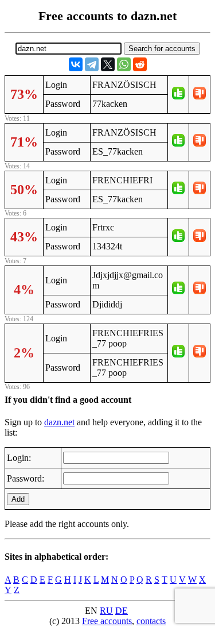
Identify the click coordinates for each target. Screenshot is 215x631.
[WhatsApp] (124, 64)
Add (18, 499)
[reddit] (140, 64)
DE (121, 610)
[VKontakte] (76, 64)
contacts (151, 621)
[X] (108, 64)
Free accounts (107, 621)
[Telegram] (92, 64)
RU (106, 610)
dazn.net (59, 422)
